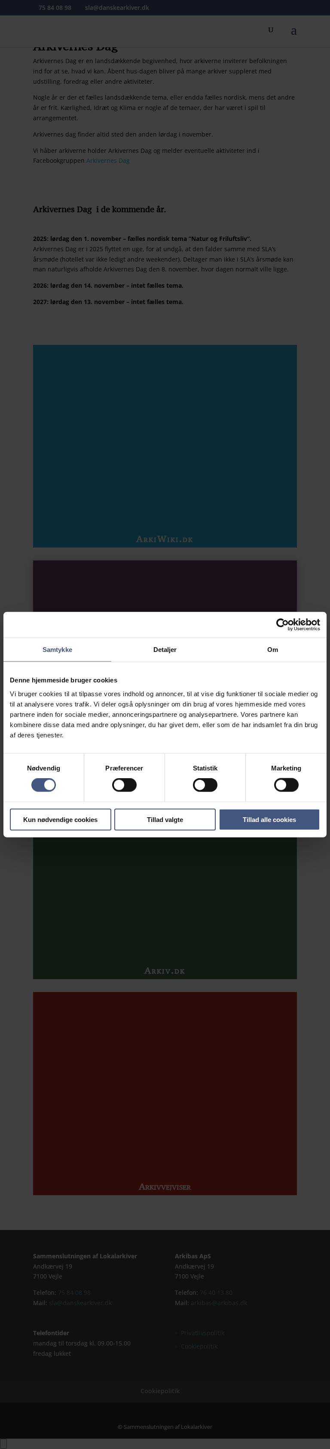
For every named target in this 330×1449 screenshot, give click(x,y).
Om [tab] (272, 649)
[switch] (124, 785)
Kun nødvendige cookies (60, 819)
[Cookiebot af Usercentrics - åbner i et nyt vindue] (282, 624)
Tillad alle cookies (269, 819)
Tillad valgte (165, 819)
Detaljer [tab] (165, 649)
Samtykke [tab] (57, 649)
